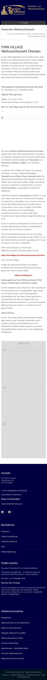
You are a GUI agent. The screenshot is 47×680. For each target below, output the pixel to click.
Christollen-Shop (19, 578)
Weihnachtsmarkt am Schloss (12, 638)
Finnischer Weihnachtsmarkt (11, 653)
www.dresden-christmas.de (11, 495)
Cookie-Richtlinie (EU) (9, 542)
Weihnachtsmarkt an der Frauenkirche (15, 623)
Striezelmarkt (6, 618)
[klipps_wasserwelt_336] (23, 350)
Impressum (5, 531)
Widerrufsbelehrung (8, 552)
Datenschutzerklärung (9, 536)
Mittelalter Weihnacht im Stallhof (13, 633)
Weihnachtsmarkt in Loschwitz (12, 658)
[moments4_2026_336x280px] (23, 387)
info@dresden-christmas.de (17, 491)
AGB (3, 547)
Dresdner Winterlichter (9, 643)
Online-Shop (14, 594)
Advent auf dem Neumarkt (11, 628)
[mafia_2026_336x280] (23, 423)
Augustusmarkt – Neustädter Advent (14, 648)
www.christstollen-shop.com (11, 504)
